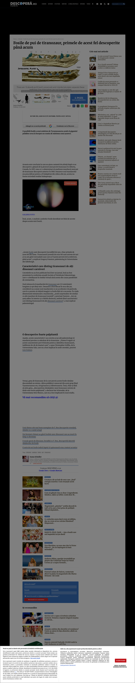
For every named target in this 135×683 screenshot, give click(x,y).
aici (15, 671)
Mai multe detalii (35, 658)
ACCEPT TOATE (120, 660)
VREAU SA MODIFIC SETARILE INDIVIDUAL (120, 666)
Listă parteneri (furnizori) (68, 665)
